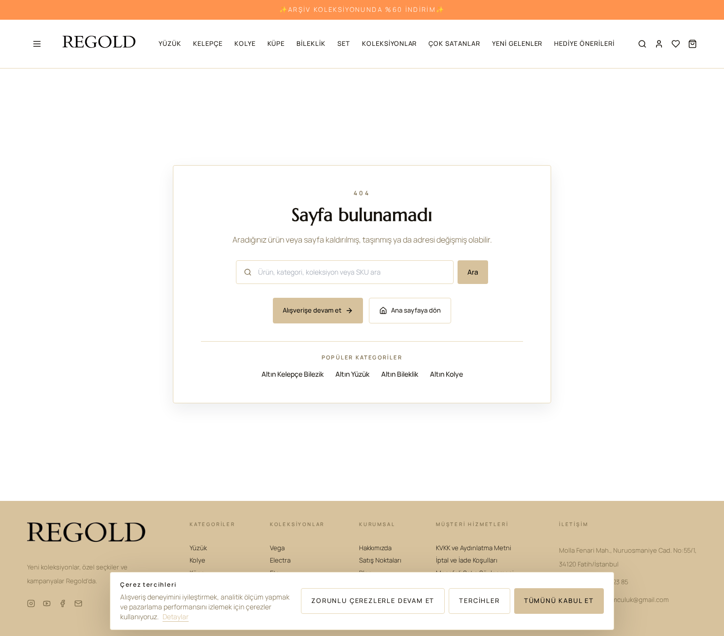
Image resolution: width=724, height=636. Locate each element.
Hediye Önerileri (584, 43)
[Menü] (37, 44)
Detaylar (176, 616)
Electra (280, 560)
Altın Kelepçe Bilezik (293, 374)
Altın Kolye (446, 374)
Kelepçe (208, 43)
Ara (472, 272)
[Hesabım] (659, 43)
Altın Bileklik (399, 374)
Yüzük (170, 43)
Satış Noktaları (380, 560)
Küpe (276, 43)
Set (343, 43)
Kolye (245, 43)
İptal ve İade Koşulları (466, 560)
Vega (277, 547)
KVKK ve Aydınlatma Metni (473, 547)
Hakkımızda (375, 547)
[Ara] (642, 43)
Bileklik (311, 43)
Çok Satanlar (454, 43)
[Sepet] (692, 43)
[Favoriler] (675, 43)
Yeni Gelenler (517, 43)
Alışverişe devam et (312, 310)
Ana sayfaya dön (416, 310)
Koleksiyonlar (389, 43)
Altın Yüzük (352, 374)
